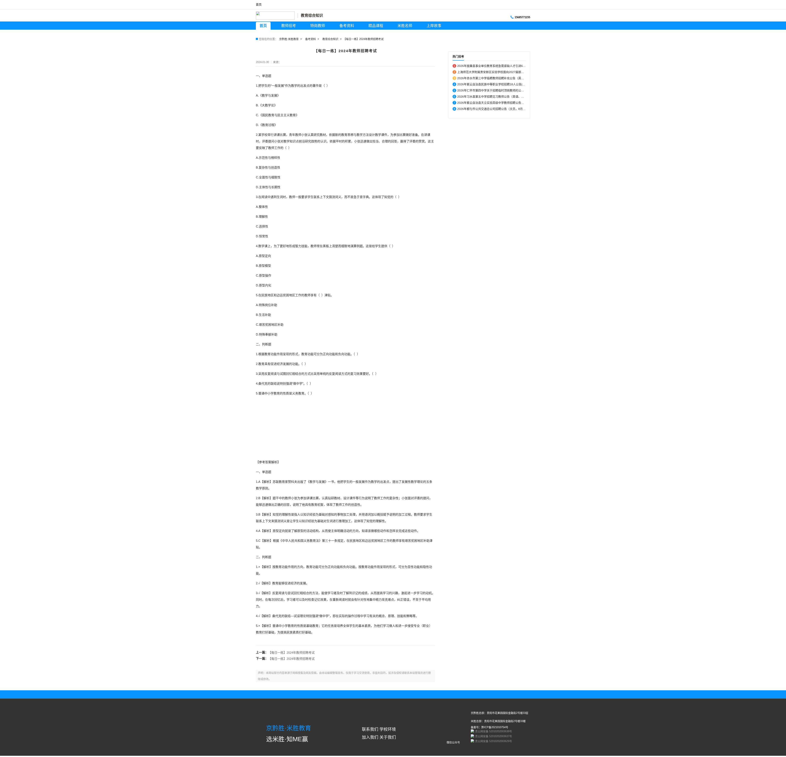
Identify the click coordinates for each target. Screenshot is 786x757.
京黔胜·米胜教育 (289, 39)
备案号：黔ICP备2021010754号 (489, 727)
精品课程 (375, 26)
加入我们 (370, 737)
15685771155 (522, 17)
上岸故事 (434, 26)
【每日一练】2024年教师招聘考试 (291, 652)
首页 (259, 4)
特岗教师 (317, 26)
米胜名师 (405, 26)
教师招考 (288, 26)
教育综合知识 (330, 39)
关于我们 (387, 737)
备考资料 (346, 26)
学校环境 (387, 729)
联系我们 (370, 729)
